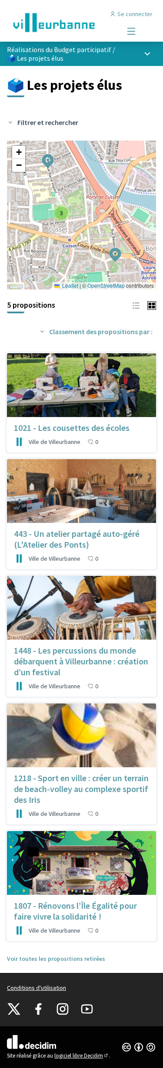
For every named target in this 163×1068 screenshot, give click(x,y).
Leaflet (69, 285)
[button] (110, 249)
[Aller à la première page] (62, 22)
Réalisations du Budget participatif (59, 49)
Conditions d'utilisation (36, 988)
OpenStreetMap (106, 285)
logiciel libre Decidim (81, 1055)
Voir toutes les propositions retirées (56, 959)
